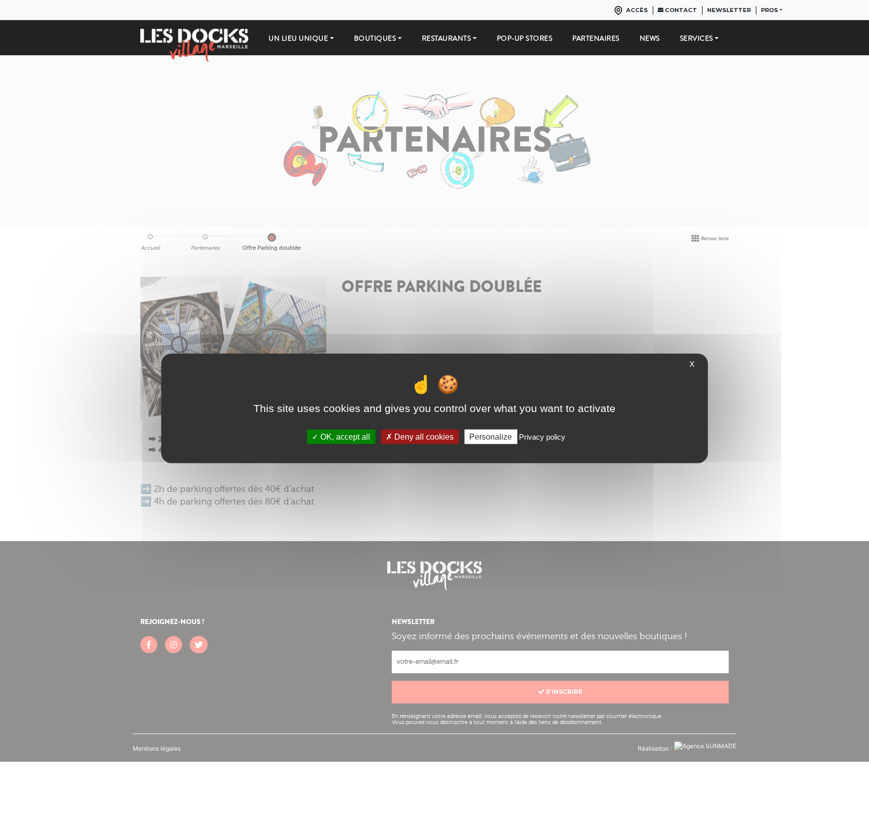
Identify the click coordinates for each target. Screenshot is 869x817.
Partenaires (596, 38)
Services (696, 38)
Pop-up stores (525, 38)
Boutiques (375, 38)
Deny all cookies (423, 437)
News (650, 38)
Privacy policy (542, 437)
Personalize (490, 437)
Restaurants (446, 38)
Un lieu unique (298, 38)
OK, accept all (344, 437)
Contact (680, 10)
